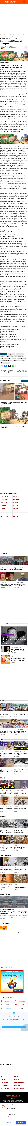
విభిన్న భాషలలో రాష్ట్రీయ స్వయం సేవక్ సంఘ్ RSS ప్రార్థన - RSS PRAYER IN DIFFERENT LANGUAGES (18, 659)
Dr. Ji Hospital (4, 514)
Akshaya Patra (5, 516)
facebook (8, 1001)
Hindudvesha (4, 511)
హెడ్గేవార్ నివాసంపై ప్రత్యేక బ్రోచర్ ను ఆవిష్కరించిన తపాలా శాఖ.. (20, 568)
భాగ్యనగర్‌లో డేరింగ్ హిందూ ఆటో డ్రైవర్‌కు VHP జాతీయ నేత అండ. (6, 754)
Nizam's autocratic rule (6, 360)
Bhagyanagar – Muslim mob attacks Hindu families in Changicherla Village (14, 403)
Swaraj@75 (21, 360)
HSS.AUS (15, 508)
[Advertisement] (14, 19)
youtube (22, 1004)
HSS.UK (3, 508)
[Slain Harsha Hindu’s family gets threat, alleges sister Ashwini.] (5, 650)
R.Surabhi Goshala (18, 516)
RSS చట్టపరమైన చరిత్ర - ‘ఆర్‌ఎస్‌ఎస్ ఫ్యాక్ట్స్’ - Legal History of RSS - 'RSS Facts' (6, 715)
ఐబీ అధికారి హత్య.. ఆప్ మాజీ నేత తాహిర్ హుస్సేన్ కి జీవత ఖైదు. (6, 585)
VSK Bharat (4, 502)
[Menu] (2, 1)
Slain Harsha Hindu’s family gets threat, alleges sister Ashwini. (18, 650)
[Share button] (17, 366)
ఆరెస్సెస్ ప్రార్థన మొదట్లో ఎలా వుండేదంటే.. (19, 715)
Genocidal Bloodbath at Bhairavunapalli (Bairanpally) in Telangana (13, 426)
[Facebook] (5, 366)
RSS (2, 1068)
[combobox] (9, 1116)
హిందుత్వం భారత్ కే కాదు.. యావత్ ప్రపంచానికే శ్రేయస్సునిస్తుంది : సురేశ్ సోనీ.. (20, 792)
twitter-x (8, 1004)
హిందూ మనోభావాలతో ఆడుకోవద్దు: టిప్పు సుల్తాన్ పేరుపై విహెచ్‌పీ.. (20, 754)
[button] (24, 1)
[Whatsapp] (13, 366)
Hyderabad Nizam (22, 358)
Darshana (3, 505)
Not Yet (9, 1122)
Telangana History (8, 34)
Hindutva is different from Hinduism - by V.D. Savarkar (6, 809)
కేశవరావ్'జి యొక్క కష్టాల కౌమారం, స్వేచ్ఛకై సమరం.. (6, 886)
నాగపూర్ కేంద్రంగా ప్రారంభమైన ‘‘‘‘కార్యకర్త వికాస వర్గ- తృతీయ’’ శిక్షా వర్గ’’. (7, 731)
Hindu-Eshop (4, 496)
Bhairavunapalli (20, 354)
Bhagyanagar (11, 354)
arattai (21, 1008)
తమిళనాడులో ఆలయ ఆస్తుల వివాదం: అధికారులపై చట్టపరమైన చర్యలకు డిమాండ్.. (6, 568)
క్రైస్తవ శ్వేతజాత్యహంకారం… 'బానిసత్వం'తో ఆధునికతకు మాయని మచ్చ (6, 831)
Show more (24, 380)
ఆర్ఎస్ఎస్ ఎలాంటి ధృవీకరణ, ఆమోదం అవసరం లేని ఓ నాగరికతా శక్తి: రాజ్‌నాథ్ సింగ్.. (20, 585)
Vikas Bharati (16, 499)
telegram (8, 1008)
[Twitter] (9, 366)
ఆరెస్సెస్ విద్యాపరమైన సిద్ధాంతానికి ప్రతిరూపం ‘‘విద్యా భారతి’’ (20, 731)
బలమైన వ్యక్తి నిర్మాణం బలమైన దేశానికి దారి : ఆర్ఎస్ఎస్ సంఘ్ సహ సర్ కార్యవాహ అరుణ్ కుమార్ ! (6, 870)
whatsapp (22, 1001)
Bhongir (3, 356)
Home (1, 34)
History (14, 358)
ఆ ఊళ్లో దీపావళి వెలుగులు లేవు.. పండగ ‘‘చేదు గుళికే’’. (6, 848)
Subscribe (21, 1122)
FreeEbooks (16, 496)
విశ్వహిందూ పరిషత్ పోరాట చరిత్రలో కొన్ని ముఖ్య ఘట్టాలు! (20, 770)
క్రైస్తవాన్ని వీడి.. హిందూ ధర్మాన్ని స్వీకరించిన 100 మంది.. (6, 770)
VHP (15, 1068)
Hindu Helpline (17, 514)
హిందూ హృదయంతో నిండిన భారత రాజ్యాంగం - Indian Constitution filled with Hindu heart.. (21, 809)
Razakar (15, 360)
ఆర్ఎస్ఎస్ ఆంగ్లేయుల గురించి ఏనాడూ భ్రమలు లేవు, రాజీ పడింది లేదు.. (20, 848)
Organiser (15, 502)
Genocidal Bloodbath (5, 358)
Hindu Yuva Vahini (5, 1071)
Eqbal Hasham (10, 356)
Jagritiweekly (4, 499)
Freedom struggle (19, 356)
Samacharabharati (18, 511)
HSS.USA (15, 505)
